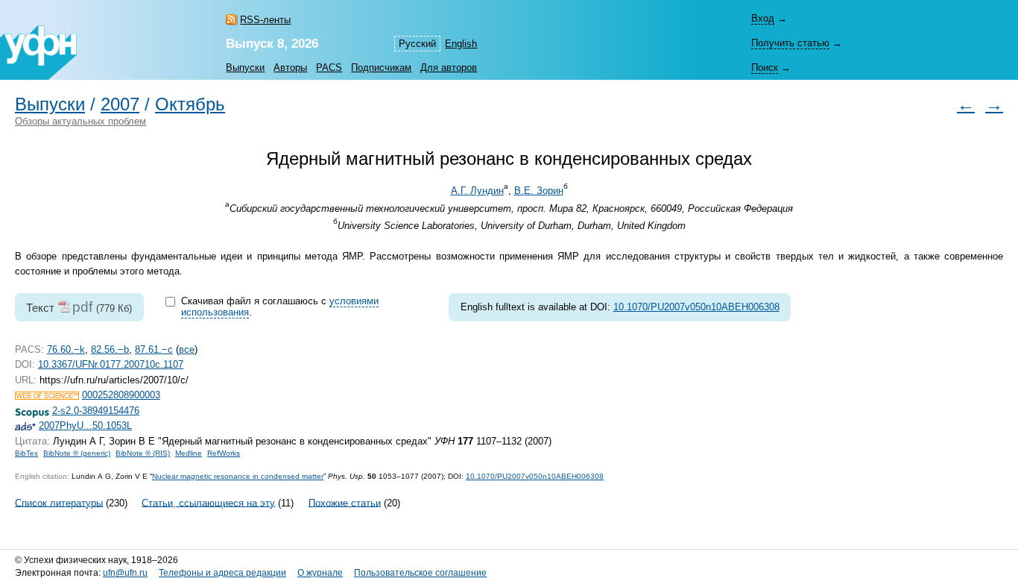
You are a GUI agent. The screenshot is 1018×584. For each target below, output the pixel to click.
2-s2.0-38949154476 (95, 410)
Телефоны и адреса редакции (222, 573)
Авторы (290, 67)
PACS (329, 67)
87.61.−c (154, 349)
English (461, 43)
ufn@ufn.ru (125, 573)
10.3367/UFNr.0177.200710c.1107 (110, 364)
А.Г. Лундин (477, 190)
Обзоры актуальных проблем (80, 121)
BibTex (26, 453)
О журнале (320, 573)
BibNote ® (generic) (76, 453)
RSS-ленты (265, 19)
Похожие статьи (345, 502)
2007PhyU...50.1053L (85, 425)
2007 (120, 104)
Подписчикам (381, 67)
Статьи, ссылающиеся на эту (208, 502)
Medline (188, 453)
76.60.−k (66, 349)
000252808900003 (121, 395)
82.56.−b (110, 349)
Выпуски (245, 67)
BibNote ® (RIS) (143, 453)
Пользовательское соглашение (420, 573)
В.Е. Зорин (538, 190)
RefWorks (223, 453)
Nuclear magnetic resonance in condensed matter (237, 476)
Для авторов (448, 67)
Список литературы (59, 502)
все (187, 349)
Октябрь (190, 104)
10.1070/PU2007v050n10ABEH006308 (696, 307)
